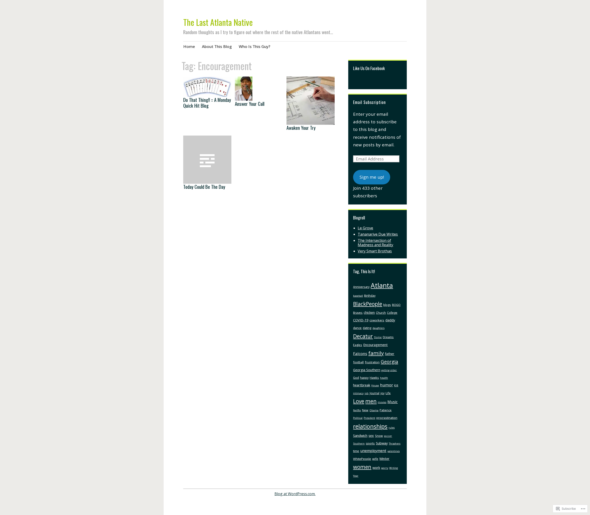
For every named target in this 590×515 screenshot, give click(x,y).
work (376, 467)
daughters (378, 328)
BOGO (396, 305)
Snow (379, 436)
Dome (378, 337)
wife (375, 459)
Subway (382, 443)
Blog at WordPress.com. (295, 493)
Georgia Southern (366, 369)
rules (392, 427)
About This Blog (217, 46)
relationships (370, 426)
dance (357, 328)
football (358, 362)
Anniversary (361, 287)
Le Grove (365, 228)
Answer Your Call (249, 103)
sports (370, 443)
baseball (358, 295)
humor (386, 385)
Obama (373, 410)
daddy (390, 320)
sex (371, 435)
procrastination (386, 418)
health (384, 377)
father (389, 353)
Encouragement (375, 344)
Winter (384, 458)
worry (384, 468)
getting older (389, 370)
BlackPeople (367, 304)
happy (364, 378)
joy (382, 393)
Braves (358, 313)
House (375, 385)
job (367, 393)
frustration (372, 362)
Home (189, 46)
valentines (393, 451)
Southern (359, 443)
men (371, 401)
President (369, 418)
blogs (387, 305)
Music (392, 401)
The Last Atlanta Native (218, 22)
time (356, 451)
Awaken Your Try (301, 127)
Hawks (374, 378)
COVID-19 (360, 320)
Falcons (360, 353)
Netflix (357, 410)
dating (367, 328)
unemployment (373, 450)
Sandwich (360, 435)
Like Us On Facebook (369, 68)
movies (382, 402)
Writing (393, 468)
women (362, 467)
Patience (386, 410)
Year (355, 475)
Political (358, 418)
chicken (369, 312)
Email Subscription (369, 102)
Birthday (369, 295)
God (356, 378)
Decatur (363, 336)
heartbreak (361, 385)
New (365, 410)
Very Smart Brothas (375, 251)
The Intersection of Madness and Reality (375, 242)
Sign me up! (372, 177)
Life (388, 393)
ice (396, 385)
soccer (388, 436)
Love (358, 401)
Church (381, 313)
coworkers (376, 320)
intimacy (358, 393)
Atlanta (382, 285)
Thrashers (394, 443)
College (392, 313)
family (376, 353)
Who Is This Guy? (254, 46)
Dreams (388, 337)
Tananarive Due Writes (378, 234)
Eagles (357, 345)
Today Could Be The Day (204, 186)
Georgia (389, 361)
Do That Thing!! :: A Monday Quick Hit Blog (207, 102)
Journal (374, 393)
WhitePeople (362, 459)
